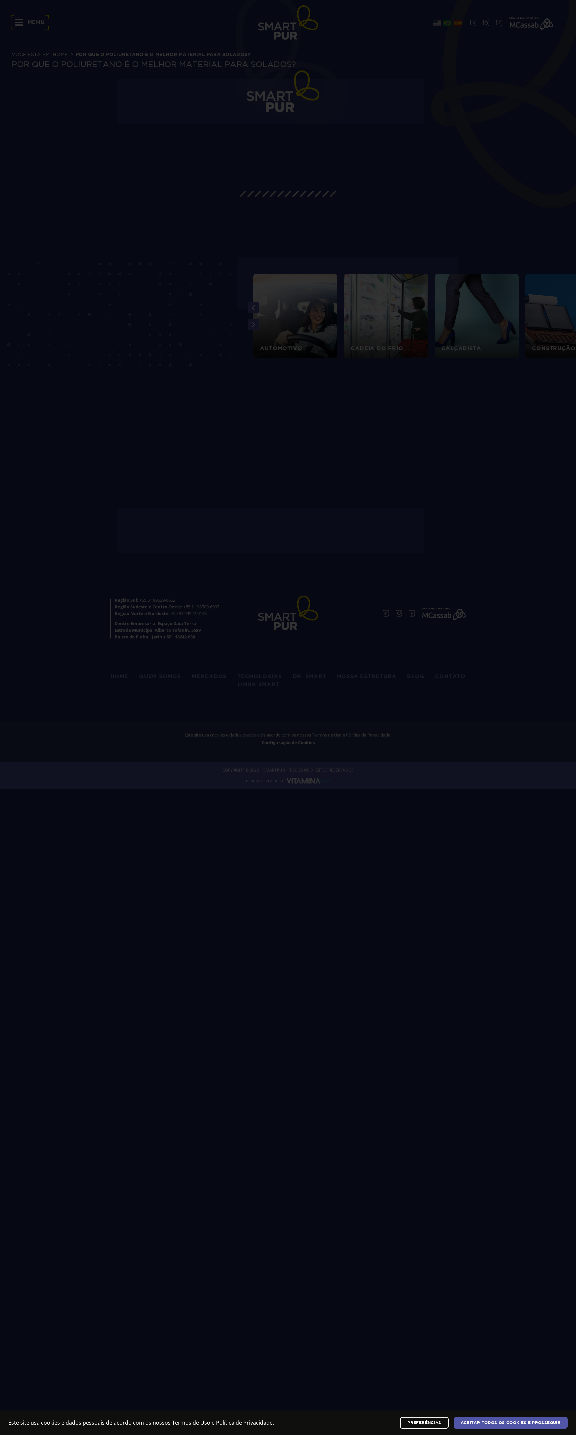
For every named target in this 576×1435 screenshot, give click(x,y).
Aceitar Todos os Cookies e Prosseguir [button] (511, 1423)
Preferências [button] (424, 1423)
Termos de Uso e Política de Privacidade (222, 1422)
